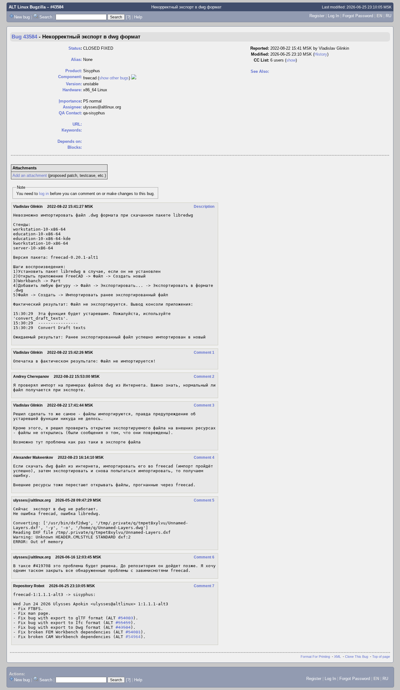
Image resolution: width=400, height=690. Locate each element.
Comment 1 (204, 352)
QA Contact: (70, 113)
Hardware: (72, 90)
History (320, 54)
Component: (70, 76)
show (291, 60)
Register (316, 15)
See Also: (260, 71)
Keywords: (72, 130)
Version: (74, 84)
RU (388, 15)
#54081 (133, 632)
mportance (70, 101)
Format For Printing (315, 656)
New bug (22, 17)
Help (138, 17)
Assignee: (72, 107)
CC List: (261, 60)
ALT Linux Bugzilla (27, 7)
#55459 (123, 622)
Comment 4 (204, 457)
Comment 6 (204, 557)
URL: (77, 124)
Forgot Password (357, 15)
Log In (333, 15)
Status (74, 48)
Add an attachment (29, 175)
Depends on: (70, 141)
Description (204, 206)
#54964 (133, 636)
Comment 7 (204, 586)
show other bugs (114, 78)
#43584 (123, 627)
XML (337, 656)
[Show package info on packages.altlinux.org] (133, 78)
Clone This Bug (356, 656)
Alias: (76, 59)
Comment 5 (204, 500)
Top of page (381, 656)
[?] (128, 17)
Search (45, 17)
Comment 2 (204, 376)
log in (44, 193)
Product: (73, 70)
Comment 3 (204, 405)
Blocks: (75, 147)
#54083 (125, 618)
